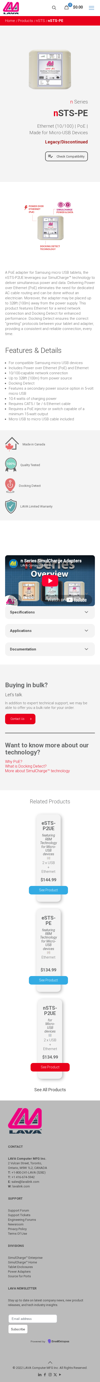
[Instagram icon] (50, 1375)
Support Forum (18, 1210)
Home (10, 21)
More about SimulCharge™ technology (37, 771)
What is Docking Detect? (26, 766)
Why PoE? (13, 761)
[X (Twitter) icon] (55, 1375)
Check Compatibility (70, 156)
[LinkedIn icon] (40, 1375)
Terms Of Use (17, 1233)
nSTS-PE (55, 21)
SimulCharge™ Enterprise (25, 1258)
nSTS (41, 21)
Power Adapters (19, 1271)
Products (26, 21)
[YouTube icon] (60, 1375)
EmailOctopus (60, 1341)
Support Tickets (19, 1215)
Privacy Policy (17, 1229)
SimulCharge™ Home (22, 1262)
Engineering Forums (22, 1220)
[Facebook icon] (45, 1375)
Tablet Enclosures (20, 1267)
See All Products (50, 1089)
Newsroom (16, 1224)
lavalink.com (21, 1186)
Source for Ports (19, 1276)
